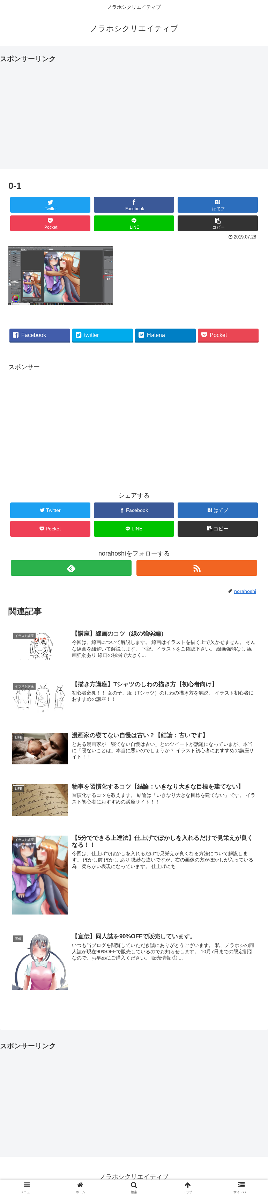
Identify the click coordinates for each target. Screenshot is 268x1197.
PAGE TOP (255, 1155)
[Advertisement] (134, 114)
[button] (247, 804)
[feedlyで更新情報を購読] (71, 568)
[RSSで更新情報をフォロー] (196, 568)
